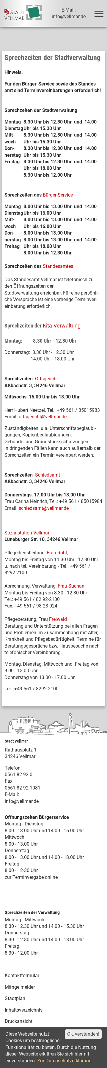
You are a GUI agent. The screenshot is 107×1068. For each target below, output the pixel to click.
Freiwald (58, 619)
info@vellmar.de (22, 801)
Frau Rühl (57, 553)
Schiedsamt (47, 475)
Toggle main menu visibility (99, 13)
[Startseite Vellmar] (23, 13)
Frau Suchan (71, 586)
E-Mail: (12, 794)
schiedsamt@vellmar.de (44, 508)
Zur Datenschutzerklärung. (65, 1061)
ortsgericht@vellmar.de (43, 417)
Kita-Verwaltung (62, 325)
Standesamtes (58, 266)
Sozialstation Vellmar (26, 533)
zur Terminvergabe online (31, 877)
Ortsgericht (46, 379)
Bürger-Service (58, 195)
